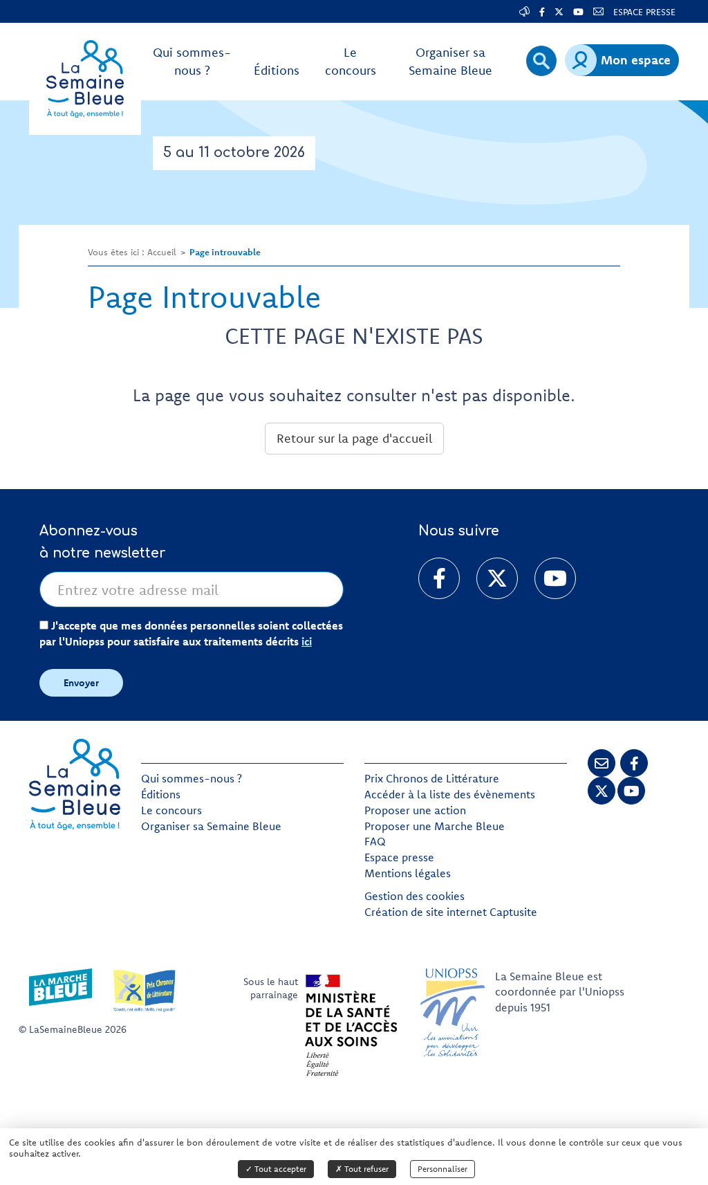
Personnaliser (442, 1169)
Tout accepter (279, 1169)
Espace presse (399, 857)
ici (306, 641)
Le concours (171, 810)
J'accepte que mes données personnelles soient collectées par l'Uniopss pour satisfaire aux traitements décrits (191, 633)
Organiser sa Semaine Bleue (211, 826)
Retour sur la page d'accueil (354, 438)
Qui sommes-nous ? (191, 778)
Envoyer (81, 683)
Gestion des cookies (414, 896)
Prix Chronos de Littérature (431, 778)
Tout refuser (365, 1169)
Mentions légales (407, 873)
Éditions (160, 794)
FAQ (375, 841)
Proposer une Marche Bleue (434, 826)
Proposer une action (415, 810)
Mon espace (636, 60)
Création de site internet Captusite (450, 912)
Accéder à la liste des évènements (449, 794)
